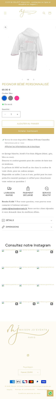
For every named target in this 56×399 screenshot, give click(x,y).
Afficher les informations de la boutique (22, 146)
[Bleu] (4, 98)
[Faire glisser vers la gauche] (22, 79)
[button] (5, 13)
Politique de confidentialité (25, 389)
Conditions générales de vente (29, 393)
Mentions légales (43, 389)
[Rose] (16, 98)
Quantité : (6, 109)
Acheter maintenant (28, 131)
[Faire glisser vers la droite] (34, 79)
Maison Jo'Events (17, 386)
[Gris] (10, 98)
